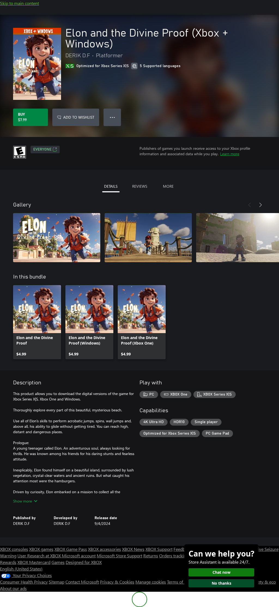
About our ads (13, 588)
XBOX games (41, 549)
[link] (37, 322)
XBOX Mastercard (33, 562)
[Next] (260, 205)
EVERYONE (42, 149)
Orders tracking (174, 555)
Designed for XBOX (84, 562)
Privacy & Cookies (117, 582)
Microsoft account (79, 555)
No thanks (221, 583)
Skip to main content (19, 3)
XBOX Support (158, 549)
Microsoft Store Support (119, 555)
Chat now (222, 572)
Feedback (182, 549)
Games (58, 562)
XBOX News (133, 549)
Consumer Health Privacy (24, 582)
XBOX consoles (14, 549)
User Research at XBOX (39, 555)
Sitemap (56, 582)
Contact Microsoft (82, 582)
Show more (22, 501)
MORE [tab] (168, 186)
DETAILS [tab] (110, 186)
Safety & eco (264, 582)
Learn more (229, 153)
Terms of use (179, 582)
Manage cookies (150, 582)
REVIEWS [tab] (139, 186)
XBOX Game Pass (70, 549)
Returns (150, 555)
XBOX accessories (104, 549)
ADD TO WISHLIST (78, 117)
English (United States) (21, 569)
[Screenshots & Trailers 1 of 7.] (56, 237)
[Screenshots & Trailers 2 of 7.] (148, 237)
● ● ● (112, 117)
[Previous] (249, 205)
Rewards (8, 562)
